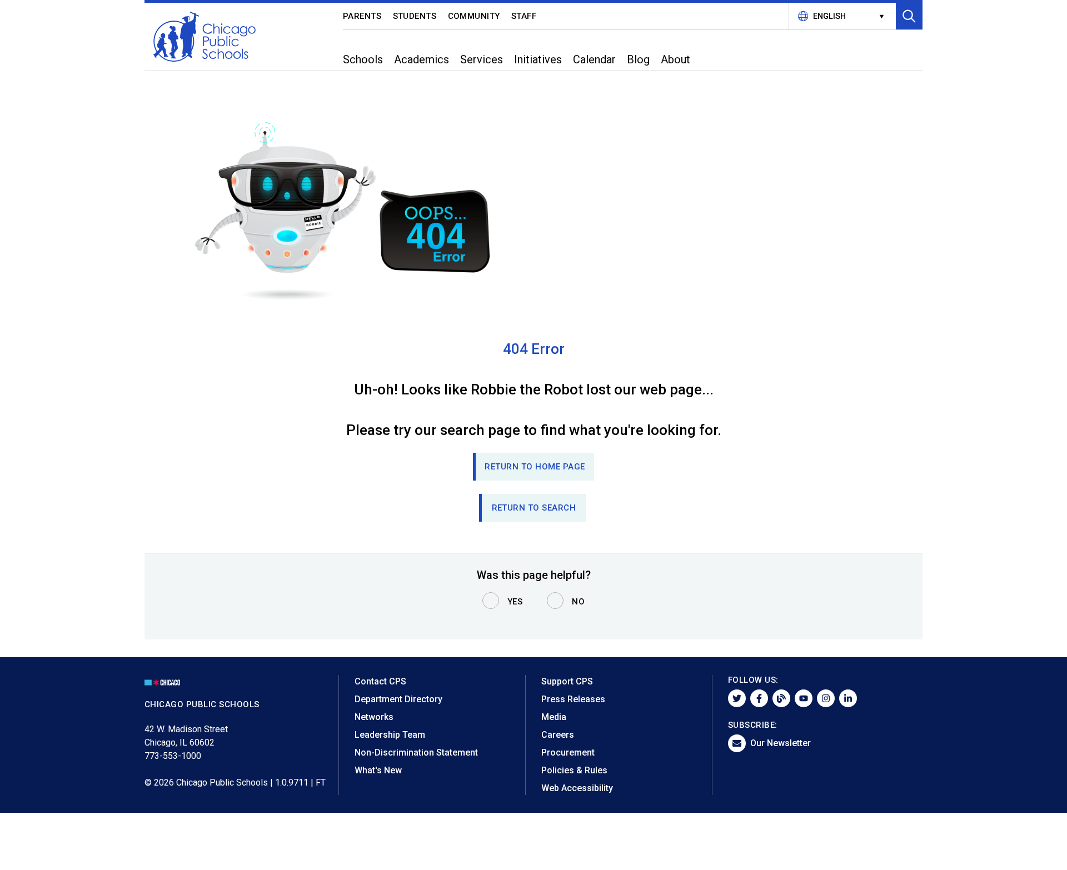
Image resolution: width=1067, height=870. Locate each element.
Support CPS (567, 681)
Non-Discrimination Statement (416, 752)
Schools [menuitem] (363, 59)
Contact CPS (380, 681)
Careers (557, 734)
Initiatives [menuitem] (538, 59)
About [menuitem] (675, 59)
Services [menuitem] (481, 59)
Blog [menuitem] (638, 59)
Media (553, 717)
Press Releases (573, 699)
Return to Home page (535, 467)
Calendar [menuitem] (594, 59)
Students (415, 16)
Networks (374, 717)
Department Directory (398, 699)
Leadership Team (390, 734)
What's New (378, 770)
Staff (524, 16)
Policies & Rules (574, 770)
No (578, 602)
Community (474, 16)
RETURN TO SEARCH (534, 508)
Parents (362, 16)
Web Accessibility (577, 788)
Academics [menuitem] (421, 59)
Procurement (568, 752)
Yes (515, 602)
